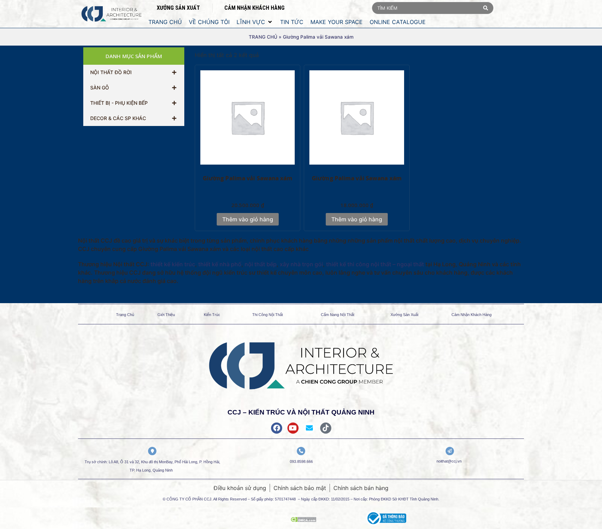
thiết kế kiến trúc (172, 264)
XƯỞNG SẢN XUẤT (178, 8)
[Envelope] (309, 428)
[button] (255, 22)
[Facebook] (276, 428)
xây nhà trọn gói (301, 264)
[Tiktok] (325, 428)
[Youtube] (293, 428)
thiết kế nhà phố (219, 264)
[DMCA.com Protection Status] (303, 519)
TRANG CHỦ (263, 37)
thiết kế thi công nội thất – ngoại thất (375, 264)
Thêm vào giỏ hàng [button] (247, 219)
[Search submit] (485, 8)
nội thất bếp (261, 264)
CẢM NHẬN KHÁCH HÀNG (254, 8)
